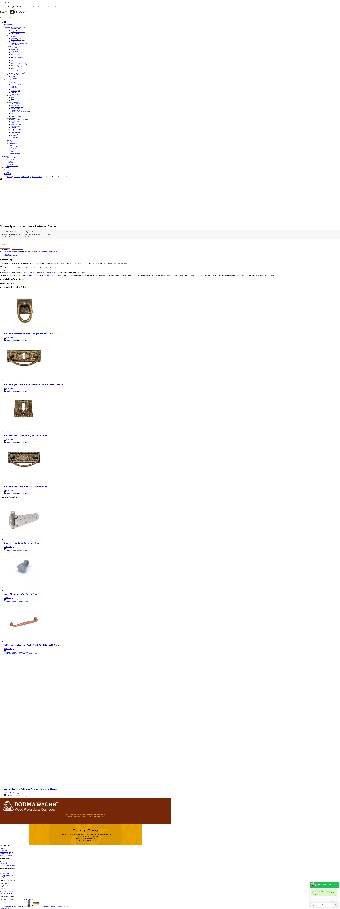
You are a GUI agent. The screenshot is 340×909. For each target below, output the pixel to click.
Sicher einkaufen (4, 873)
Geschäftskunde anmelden (7, 865)
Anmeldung (3, 862)
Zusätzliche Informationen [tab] (11, 255)
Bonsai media (29, 899)
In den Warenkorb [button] (11, 340)
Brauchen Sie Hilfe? (17, 249)
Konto (5, 4)
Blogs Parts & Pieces (6, 855)
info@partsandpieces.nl (6, 891)
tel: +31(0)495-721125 (6, 893)
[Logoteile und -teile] (13, 16)
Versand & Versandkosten (7, 872)
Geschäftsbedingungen (6, 852)
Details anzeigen (23, 340)
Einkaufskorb (4, 863)
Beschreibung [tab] (7, 254)
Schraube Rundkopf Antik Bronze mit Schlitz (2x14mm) (41, 272)
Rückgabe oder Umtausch (7, 877)
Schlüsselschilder (52, 251)
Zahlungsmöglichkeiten (6, 875)
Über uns (6, 2)
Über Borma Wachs (5, 850)
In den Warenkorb (5, 249)
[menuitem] (172, 2)
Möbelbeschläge (42, 251)
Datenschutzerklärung (6, 853)
